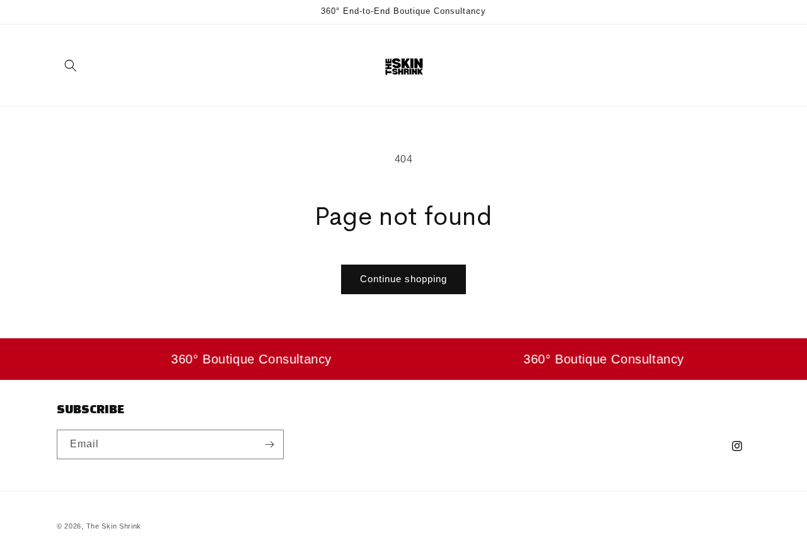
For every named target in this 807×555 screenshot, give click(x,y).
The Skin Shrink (114, 526)
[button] (70, 65)
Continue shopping (403, 278)
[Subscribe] (269, 444)
